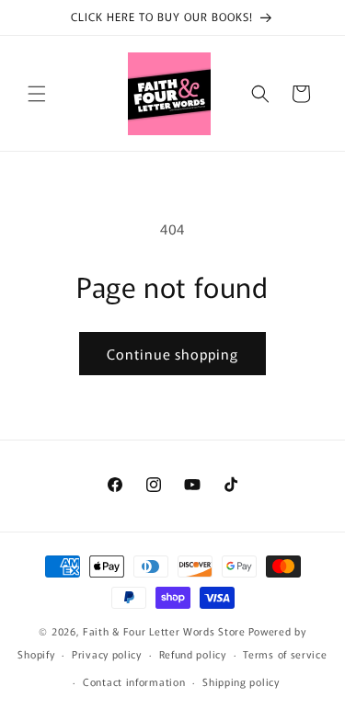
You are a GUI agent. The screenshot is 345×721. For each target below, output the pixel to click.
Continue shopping (172, 353)
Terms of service (285, 654)
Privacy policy (107, 654)
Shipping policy (241, 681)
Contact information (134, 681)
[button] (37, 94)
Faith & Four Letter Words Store (164, 631)
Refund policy (192, 654)
